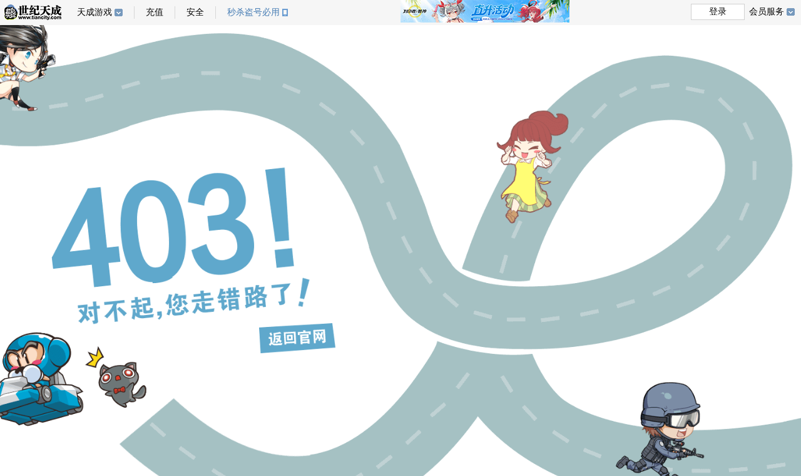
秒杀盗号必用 (253, 12)
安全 (195, 12)
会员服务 (766, 11)
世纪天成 (32, 12)
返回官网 (297, 338)
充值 (154, 12)
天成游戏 (94, 12)
